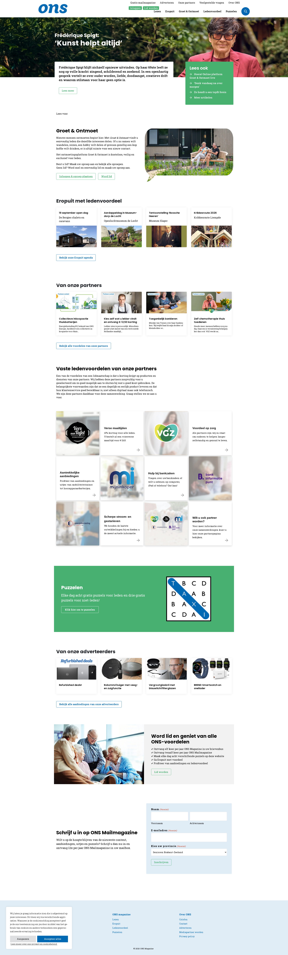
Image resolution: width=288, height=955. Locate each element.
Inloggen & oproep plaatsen (76, 176)
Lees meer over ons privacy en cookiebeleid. (34, 944)
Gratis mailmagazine (143, 2)
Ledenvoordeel (212, 11)
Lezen (157, 11)
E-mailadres (164, 830)
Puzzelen (231, 11)
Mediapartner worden (191, 932)
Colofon (183, 919)
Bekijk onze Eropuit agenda (76, 257)
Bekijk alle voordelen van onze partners (83, 345)
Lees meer (68, 90)
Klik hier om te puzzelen (80, 609)
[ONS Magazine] (53, 8)
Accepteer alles (52, 938)
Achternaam (197, 823)
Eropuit (169, 11)
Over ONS (234, 2)
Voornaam (157, 823)
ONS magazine (121, 914)
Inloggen (135, 8)
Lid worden (151, 8)
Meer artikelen (203, 97)
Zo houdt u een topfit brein (210, 92)
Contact (183, 923)
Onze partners (186, 2)
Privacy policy (187, 936)
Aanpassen (23, 938)
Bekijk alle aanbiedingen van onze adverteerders (89, 704)
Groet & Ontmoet (189, 11)
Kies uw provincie (168, 846)
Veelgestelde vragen (211, 2)
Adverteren (167, 2)
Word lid (106, 176)
